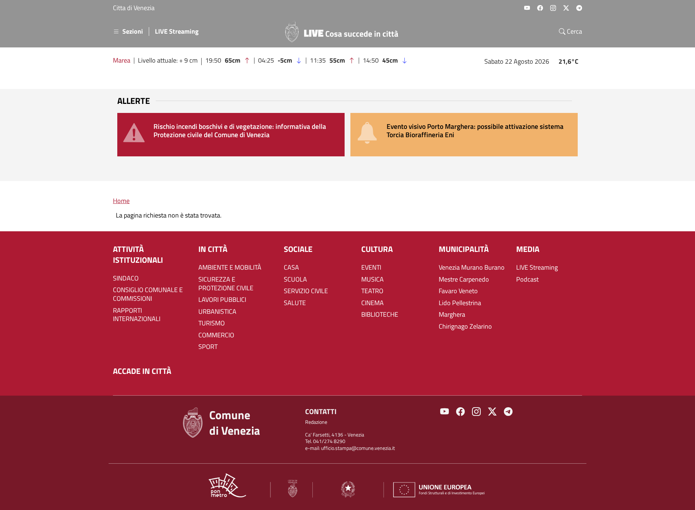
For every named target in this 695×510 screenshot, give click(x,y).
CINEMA (372, 303)
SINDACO (126, 278)
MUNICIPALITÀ (464, 249)
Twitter (566, 8)
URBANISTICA (217, 311)
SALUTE (295, 303)
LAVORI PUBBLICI (222, 299)
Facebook (540, 8)
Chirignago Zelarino (465, 326)
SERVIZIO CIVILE (306, 291)
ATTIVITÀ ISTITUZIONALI (138, 254)
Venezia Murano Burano (472, 267)
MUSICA (372, 279)
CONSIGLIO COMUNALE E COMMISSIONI (148, 294)
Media (527, 249)
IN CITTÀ (212, 249)
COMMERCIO (216, 335)
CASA (291, 267)
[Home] (344, 31)
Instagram (553, 8)
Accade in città (142, 371)
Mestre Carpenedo (464, 279)
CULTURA (377, 249)
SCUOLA (295, 279)
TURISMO (211, 323)
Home (121, 201)
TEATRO (372, 291)
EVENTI (371, 267)
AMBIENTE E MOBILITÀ (229, 267)
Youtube (527, 8)
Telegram (579, 8)
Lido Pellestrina (460, 303)
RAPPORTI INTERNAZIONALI (136, 315)
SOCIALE (298, 249)
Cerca (573, 31)
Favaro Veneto (458, 291)
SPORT (208, 346)
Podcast (527, 279)
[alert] (231, 134)
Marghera (452, 314)
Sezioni (132, 31)
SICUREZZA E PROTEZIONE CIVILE (225, 283)
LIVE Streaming (177, 31)
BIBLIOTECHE (379, 314)
